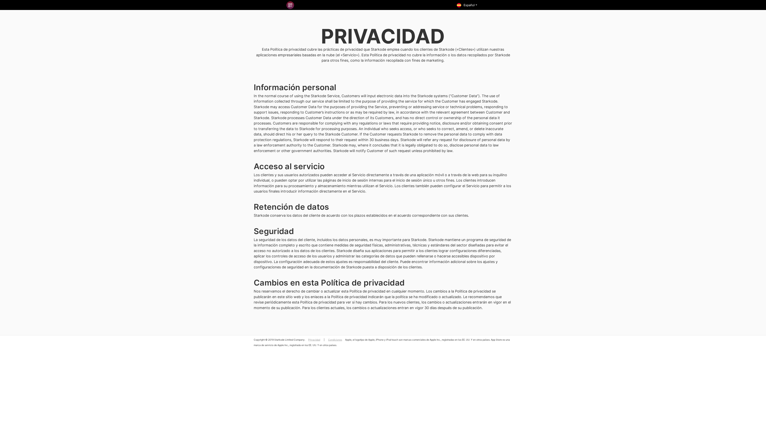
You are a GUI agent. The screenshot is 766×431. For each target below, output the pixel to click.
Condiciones (335, 339)
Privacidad (314, 339)
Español (469, 5)
